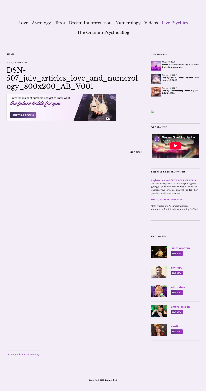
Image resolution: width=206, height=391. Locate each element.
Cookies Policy (32, 354)
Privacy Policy (15, 354)
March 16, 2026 (168, 62)
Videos (151, 22)
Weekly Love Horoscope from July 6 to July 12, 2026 (180, 91)
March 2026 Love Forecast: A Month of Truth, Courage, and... (180, 65)
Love (23, 22)
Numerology (128, 22)
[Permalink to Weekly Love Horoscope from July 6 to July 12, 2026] (156, 92)
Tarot (60, 22)
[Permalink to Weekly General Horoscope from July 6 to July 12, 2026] (156, 79)
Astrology (41, 22)
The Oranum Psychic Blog (103, 32)
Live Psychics (175, 22)
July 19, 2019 (12, 62)
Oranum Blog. (111, 380)
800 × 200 (22, 62)
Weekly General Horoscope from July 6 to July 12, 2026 (180, 78)
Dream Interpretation (90, 22)
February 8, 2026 (169, 75)
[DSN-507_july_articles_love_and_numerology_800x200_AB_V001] (61, 120)
